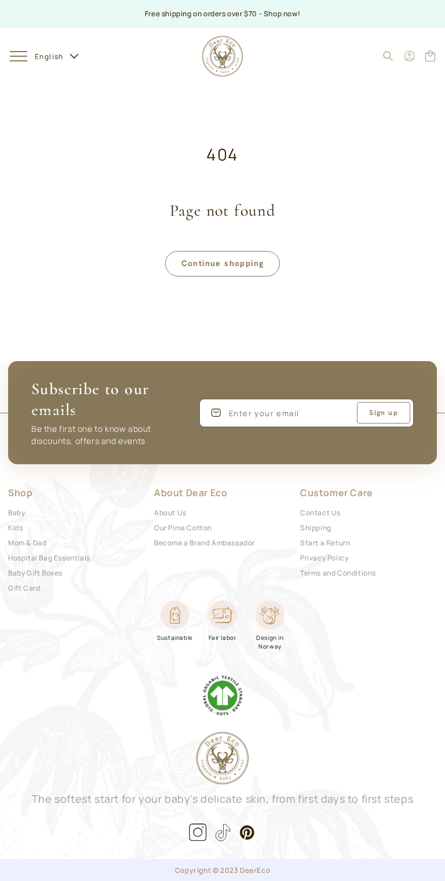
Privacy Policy (324, 557)
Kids (15, 527)
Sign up (383, 412)
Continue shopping (222, 263)
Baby (16, 512)
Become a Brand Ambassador (204, 542)
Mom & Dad (27, 542)
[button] (18, 56)
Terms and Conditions (338, 572)
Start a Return (325, 542)
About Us (170, 512)
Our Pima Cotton (183, 527)
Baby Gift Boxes (35, 572)
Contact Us (320, 512)
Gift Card (24, 587)
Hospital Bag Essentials (49, 557)
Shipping (315, 527)
